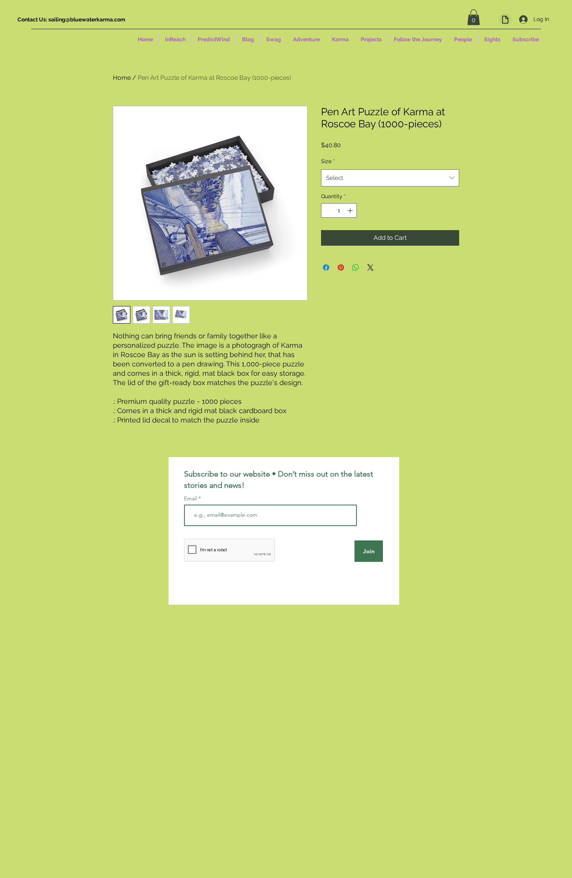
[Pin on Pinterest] (341, 267)
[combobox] (390, 178)
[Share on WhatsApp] (355, 267)
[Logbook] (505, 19)
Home (122, 77)
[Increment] (351, 210)
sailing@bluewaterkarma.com (86, 19)
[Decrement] (327, 210)
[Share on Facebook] (326, 267)
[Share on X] (370, 267)
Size (328, 161)
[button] (473, 17)
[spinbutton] (339, 210)
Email (191, 498)
